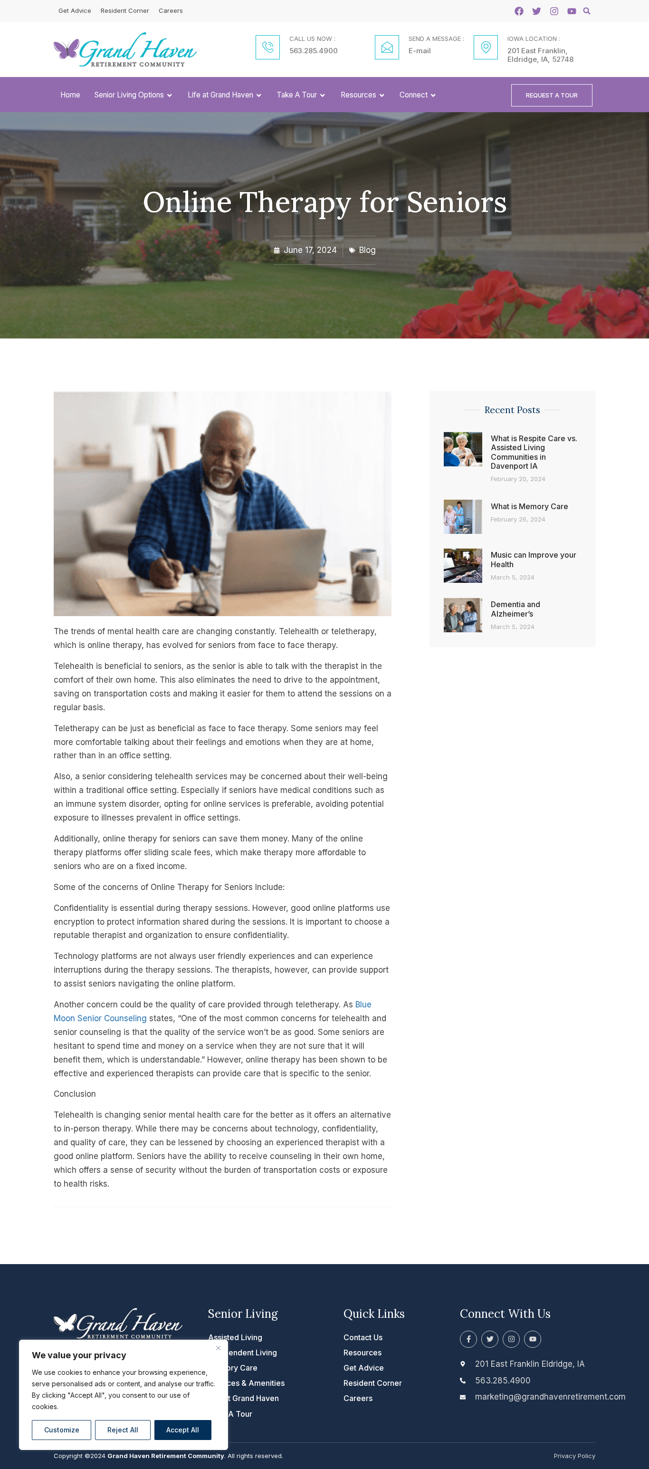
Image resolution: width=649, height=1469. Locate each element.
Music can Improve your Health (533, 559)
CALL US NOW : (312, 38)
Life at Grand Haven (220, 94)
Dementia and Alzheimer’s (515, 608)
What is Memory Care (529, 506)
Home (70, 94)
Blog (367, 250)
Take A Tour (297, 94)
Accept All (182, 1430)
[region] (123, 1395)
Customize (61, 1430)
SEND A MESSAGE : (436, 38)
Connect (414, 94)
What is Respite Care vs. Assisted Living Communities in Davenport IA (534, 452)
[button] (586, 10)
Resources (358, 94)
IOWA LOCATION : (533, 38)
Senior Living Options (129, 94)
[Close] (218, 1347)
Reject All (122, 1430)
